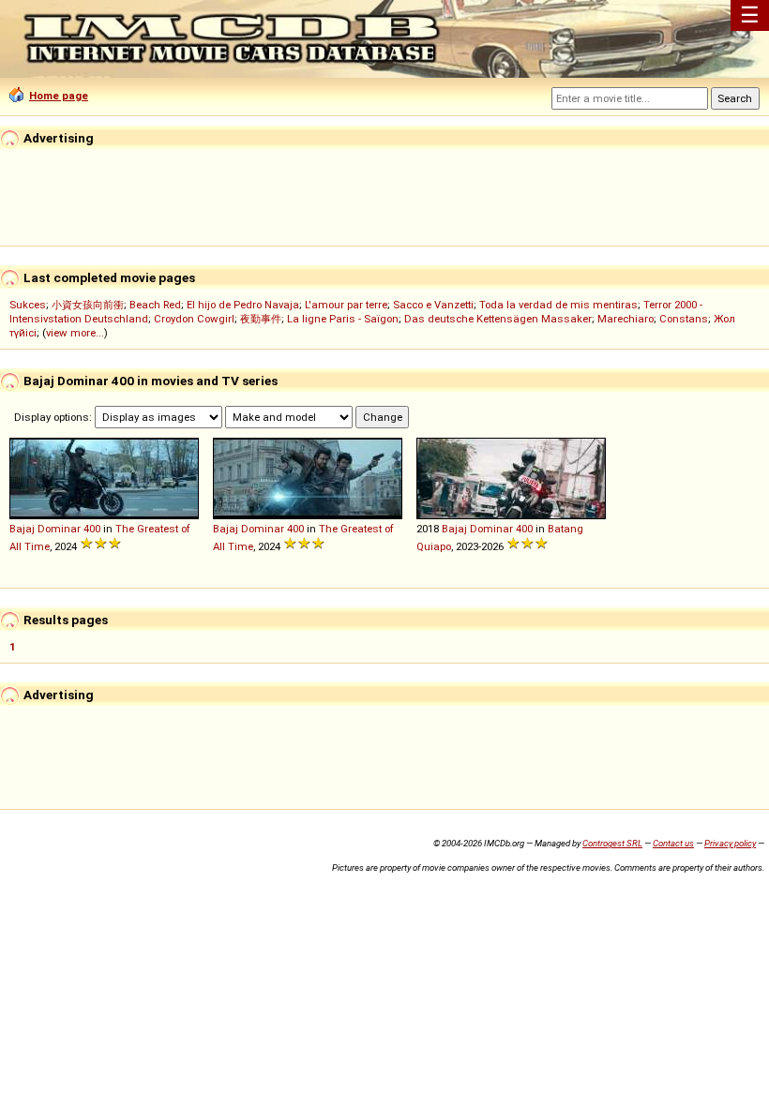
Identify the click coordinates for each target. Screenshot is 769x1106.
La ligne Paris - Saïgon (343, 318)
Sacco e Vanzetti (433, 304)
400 (91, 528)
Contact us (673, 843)
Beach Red (155, 304)
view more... (75, 332)
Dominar (59, 528)
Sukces (27, 304)
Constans (683, 318)
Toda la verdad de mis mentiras (558, 304)
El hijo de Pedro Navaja (243, 304)
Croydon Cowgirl (194, 318)
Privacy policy (730, 843)
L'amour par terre (346, 304)
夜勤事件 (260, 318)
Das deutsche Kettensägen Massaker (498, 318)
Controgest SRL (612, 843)
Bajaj (22, 528)
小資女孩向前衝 (88, 304)
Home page (58, 95)
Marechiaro (625, 318)
